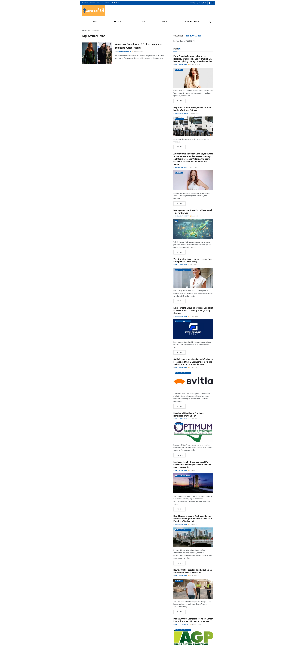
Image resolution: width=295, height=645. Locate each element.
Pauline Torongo (181, 64)
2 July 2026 (194, 216)
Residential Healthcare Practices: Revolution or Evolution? (188, 414)
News (95, 22)
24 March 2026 (194, 575)
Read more (181, 100)
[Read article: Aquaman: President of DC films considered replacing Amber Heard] (97, 53)
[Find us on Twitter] (212, 3)
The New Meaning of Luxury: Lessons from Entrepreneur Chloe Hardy (192, 260)
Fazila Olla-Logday (182, 113)
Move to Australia (193, 22)
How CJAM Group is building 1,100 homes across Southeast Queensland (192, 571)
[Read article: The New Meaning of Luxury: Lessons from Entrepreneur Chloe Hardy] (193, 278)
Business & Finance (182, 270)
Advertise (85, 3)
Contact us (115, 3)
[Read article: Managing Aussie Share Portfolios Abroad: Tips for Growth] (193, 229)
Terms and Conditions (103, 3)
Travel (142, 22)
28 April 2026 (193, 470)
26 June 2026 (193, 316)
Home (84, 30)
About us (92, 3)
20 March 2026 (196, 624)
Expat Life (165, 22)
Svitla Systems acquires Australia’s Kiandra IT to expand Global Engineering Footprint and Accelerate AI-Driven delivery (193, 362)
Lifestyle (118, 22)
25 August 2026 (194, 64)
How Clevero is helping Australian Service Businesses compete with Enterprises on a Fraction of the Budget (192, 518)
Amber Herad (96, 30)
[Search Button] (210, 22)
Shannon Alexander (124, 51)
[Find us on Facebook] (209, 3)
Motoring (179, 118)
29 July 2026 (195, 113)
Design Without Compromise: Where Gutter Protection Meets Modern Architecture (193, 620)
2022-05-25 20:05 (138, 51)
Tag (88, 30)
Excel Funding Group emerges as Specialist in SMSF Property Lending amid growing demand (193, 310)
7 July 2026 (193, 167)
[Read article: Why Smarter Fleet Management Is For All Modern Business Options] (193, 126)
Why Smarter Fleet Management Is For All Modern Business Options (192, 108)
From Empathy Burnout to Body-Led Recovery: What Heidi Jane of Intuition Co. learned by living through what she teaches (192, 59)
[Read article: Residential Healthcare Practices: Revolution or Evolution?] (193, 432)
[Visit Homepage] (93, 10)
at (176, 221)
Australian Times (181, 167)
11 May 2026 (193, 367)
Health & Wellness (182, 475)
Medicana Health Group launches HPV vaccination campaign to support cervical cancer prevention (192, 464)
